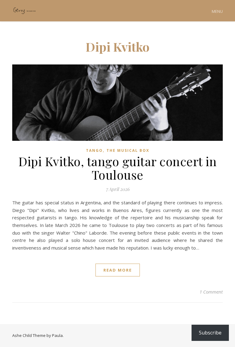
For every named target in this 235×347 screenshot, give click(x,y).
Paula (57, 335)
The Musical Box (127, 150)
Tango (94, 150)
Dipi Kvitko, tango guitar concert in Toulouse (117, 168)
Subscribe (210, 332)
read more (117, 270)
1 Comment (211, 292)
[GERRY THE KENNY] (24, 11)
